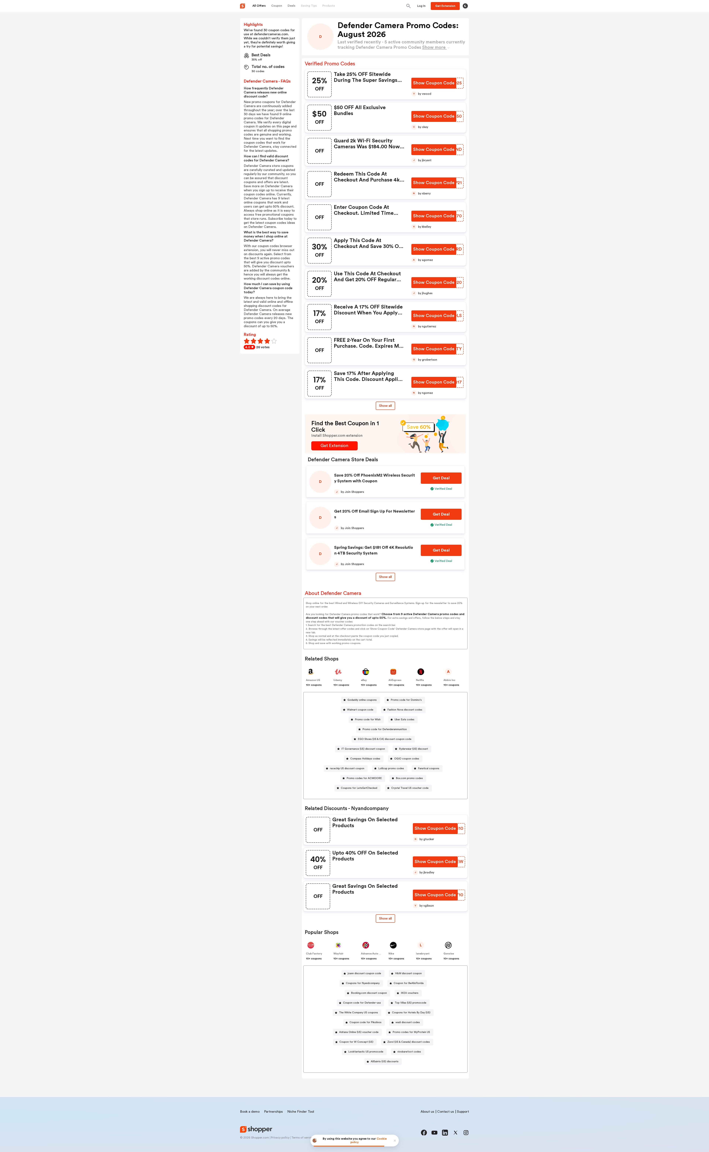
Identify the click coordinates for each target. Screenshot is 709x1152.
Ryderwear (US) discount (413, 749)
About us (427, 1111)
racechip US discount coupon (347, 768)
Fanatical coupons (428, 768)
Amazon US (313, 680)
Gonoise (448, 953)
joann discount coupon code (364, 973)
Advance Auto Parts (373, 953)
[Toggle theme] (465, 6)
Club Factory (314, 953)
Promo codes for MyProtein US (411, 1032)
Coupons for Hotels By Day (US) (411, 1012)
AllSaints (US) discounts (384, 1061)
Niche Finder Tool (300, 1111)
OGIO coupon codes (406, 758)
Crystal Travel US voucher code (410, 788)
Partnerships (273, 1111)
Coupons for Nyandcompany (363, 983)
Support (463, 1111)
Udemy (337, 680)
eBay (364, 680)
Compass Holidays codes (365, 758)
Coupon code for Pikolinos (365, 1022)
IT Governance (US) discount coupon (363, 749)
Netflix (420, 680)
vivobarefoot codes (409, 1051)
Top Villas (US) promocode (410, 1003)
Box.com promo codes (409, 778)
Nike (391, 953)
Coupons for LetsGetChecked (359, 788)
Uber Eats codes (404, 719)
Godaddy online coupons (362, 700)
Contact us (445, 1111)
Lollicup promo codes (391, 768)
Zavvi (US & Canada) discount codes (408, 1042)
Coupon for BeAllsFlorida (409, 983)
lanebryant (422, 953)
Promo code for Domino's (406, 700)
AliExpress (394, 680)
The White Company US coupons (358, 1012)
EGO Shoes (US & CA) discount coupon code (384, 739)
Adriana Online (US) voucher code (359, 1032)
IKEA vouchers (409, 993)
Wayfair (338, 953)
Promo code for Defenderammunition (384, 729)
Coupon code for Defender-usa (362, 1003)
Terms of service (302, 1137)
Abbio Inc (449, 680)
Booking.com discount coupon (369, 993)
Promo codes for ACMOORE (364, 778)
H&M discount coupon (408, 973)
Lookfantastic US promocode (365, 1051)
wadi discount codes (407, 1022)
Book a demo (250, 1111)
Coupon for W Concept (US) (356, 1042)
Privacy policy (280, 1137)
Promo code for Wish (368, 719)
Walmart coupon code (360, 709)
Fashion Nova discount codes (404, 709)
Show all (385, 405)
